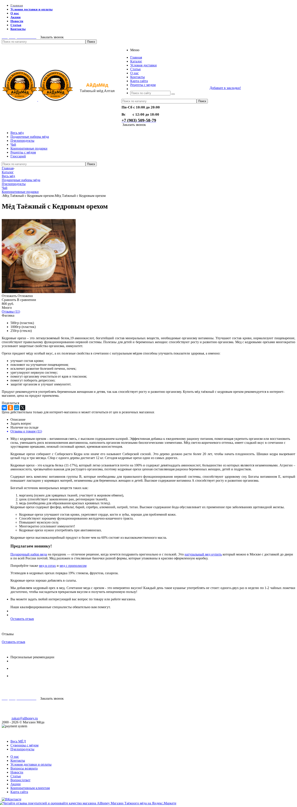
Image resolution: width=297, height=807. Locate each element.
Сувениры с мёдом (24, 745)
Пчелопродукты (22, 140)
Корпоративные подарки (28, 148)
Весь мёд (17, 133)
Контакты (17, 760)
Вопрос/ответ (20, 780)
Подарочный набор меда (28, 554)
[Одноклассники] (10, 407)
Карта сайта (19, 792)
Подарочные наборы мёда (29, 136)
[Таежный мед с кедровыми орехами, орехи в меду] (39, 292)
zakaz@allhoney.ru (25, 718)
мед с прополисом (73, 565)
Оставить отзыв (22, 619)
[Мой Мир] (16, 407)
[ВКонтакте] (4, 407)
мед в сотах (47, 565)
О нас (14, 756)
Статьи (15, 776)
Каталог (8, 730)
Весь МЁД (18, 741)
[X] (22, 407)
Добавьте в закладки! (225, 88)
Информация (11, 734)
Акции (15, 784)
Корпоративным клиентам (30, 788)
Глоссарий (18, 156)
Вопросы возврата (24, 768)
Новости (16, 772)
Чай (13, 144)
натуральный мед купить (203, 554)
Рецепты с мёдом (23, 152)
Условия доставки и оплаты (31, 764)
